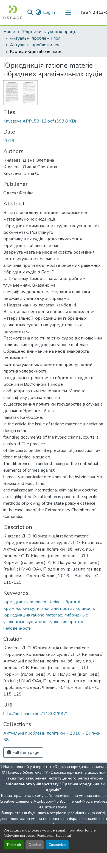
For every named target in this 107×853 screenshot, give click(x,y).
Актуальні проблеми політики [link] (37, 38)
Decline (35, 844)
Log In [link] (49, 12)
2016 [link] (8, 141)
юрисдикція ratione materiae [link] (32, 602)
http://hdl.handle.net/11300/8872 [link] (36, 714)
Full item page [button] (25, 752)
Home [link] (9, 32)
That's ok (14, 844)
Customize (57, 844)
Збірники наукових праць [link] (49, 32)
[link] (53, 121)
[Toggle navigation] (68, 12)
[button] (12, 12)
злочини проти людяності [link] (67, 608)
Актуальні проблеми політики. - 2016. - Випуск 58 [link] (37, 45)
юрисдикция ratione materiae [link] (32, 615)
